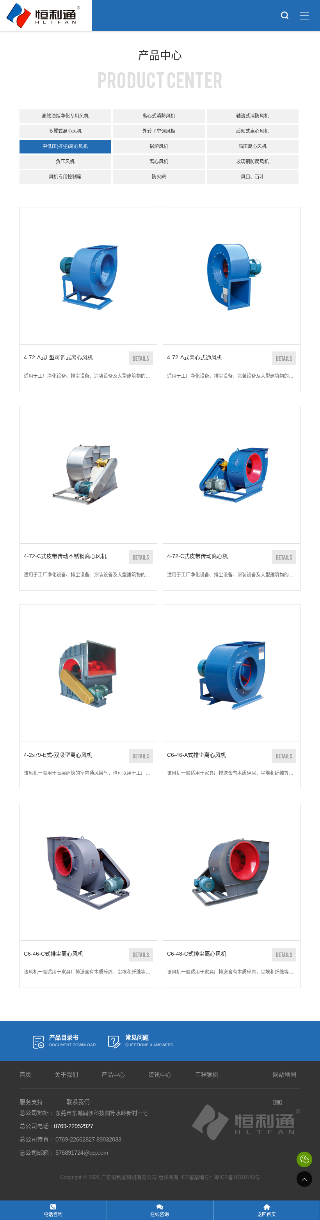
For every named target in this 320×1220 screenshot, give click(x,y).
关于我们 (66, 1074)
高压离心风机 (252, 146)
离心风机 (158, 161)
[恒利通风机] (43, 15)
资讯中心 (160, 1074)
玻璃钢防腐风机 (252, 161)
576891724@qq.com (81, 1152)
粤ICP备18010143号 (237, 1177)
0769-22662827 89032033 (88, 1139)
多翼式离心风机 (65, 131)
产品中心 (113, 1074)
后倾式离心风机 (252, 131)
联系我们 (78, 1102)
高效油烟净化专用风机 (65, 116)
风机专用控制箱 (65, 177)
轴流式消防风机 (252, 116)
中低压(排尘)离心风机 (65, 146)
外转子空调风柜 (158, 131)
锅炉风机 (158, 146)
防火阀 (159, 177)
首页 (25, 1074)
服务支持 (31, 1102)
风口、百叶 (252, 177)
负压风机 (65, 161)
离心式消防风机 (158, 116)
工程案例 (207, 1074)
